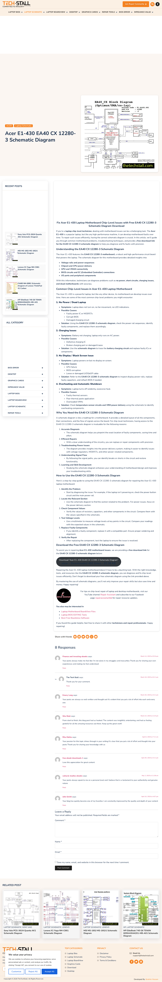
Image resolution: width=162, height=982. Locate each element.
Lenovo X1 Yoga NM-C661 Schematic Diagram (28, 268)
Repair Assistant (108, 594)
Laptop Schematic (23, 125)
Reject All (33, 971)
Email (58, 852)
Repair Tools (25, 413)
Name (58, 842)
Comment (60, 820)
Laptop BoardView (25, 400)
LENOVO (65, 927)
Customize (16, 971)
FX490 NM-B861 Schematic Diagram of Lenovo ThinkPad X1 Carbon (30, 285)
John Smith (67, 796)
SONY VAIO (27, 927)
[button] (152, 4)
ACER (9, 125)
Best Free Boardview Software (75, 618)
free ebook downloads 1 (73, 758)
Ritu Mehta (67, 737)
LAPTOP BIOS (25, 393)
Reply (64, 668)
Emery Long (68, 695)
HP (124, 927)
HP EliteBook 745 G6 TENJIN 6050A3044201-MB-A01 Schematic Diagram (29, 302)
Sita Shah (67, 716)
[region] (33, 963)
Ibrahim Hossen (152, 979)
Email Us (136, 953)
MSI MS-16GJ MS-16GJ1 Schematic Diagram (28, 252)
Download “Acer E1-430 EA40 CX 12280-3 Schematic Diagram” (88, 562)
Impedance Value (25, 387)
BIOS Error (25, 367)
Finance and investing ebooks (75, 656)
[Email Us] (131, 953)
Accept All (49, 971)
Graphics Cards (25, 380)
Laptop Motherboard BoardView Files (78, 611)
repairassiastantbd (103, 598)
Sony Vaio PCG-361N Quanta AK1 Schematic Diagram (30, 235)
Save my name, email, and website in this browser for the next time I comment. (93, 862)
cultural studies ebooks (73, 776)
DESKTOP (25, 374)
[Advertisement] (81, 34)
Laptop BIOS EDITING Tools (74, 614)
